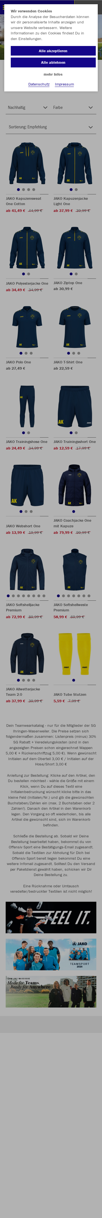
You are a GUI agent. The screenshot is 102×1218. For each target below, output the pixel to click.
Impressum (64, 84)
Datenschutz (39, 84)
